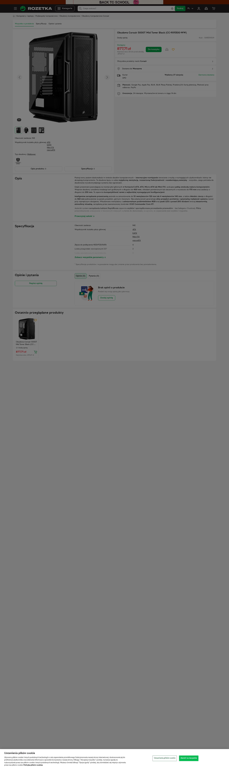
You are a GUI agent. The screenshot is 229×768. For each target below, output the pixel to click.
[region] (114, 758)
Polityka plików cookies (33, 765)
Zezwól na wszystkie (188, 758)
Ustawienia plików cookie (164, 758)
